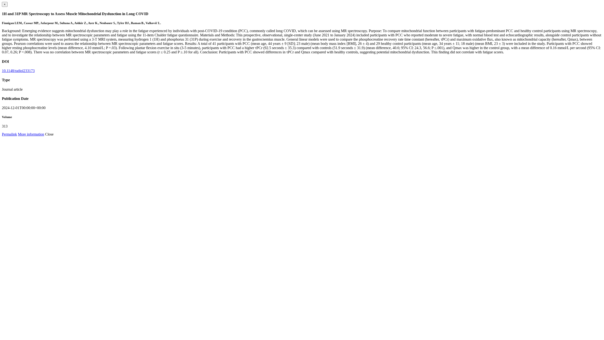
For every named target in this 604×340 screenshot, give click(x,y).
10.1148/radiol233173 (18, 71)
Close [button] (49, 134)
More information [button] (31, 134)
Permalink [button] (9, 134)
